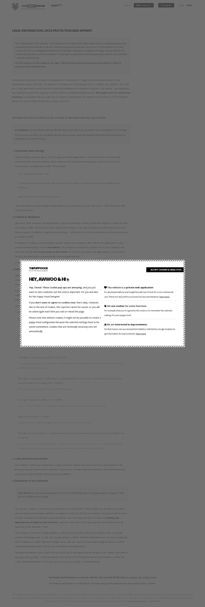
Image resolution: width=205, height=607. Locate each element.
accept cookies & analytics (165, 269)
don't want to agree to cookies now (55, 302)
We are (139, 329)
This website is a (138, 292)
